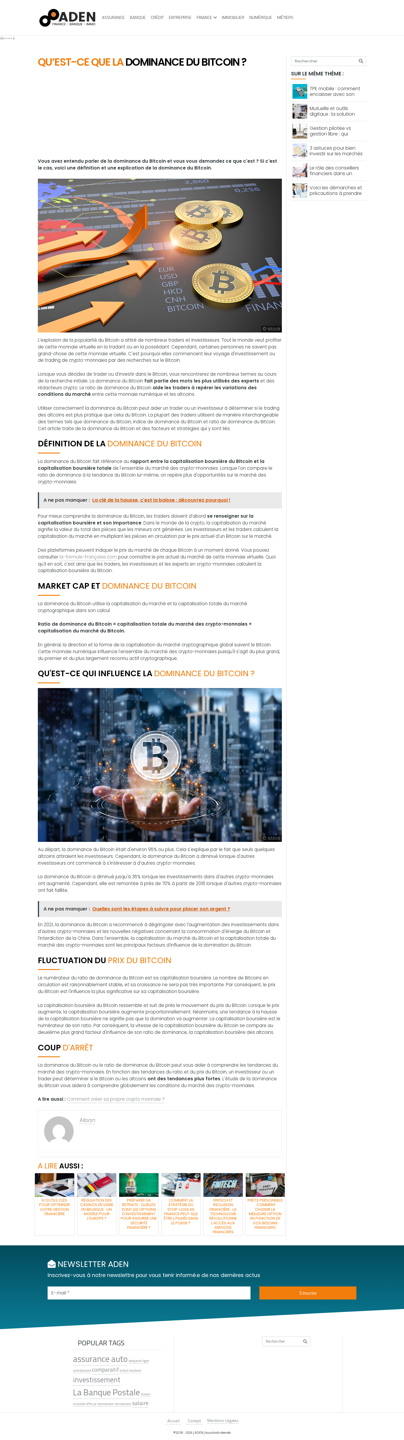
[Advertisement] (160, 113)
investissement (96, 1379)
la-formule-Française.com (88, 557)
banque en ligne (139, 1360)
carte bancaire (82, 1370)
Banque (138, 17)
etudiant (135, 1370)
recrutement (123, 1404)
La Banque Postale (106, 1392)
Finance (204, 17)
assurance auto (100, 1358)
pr (94, 1404)
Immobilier (233, 17)
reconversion (105, 1404)
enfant (124, 1370)
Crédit (157, 17)
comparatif (105, 1369)
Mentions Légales (223, 1420)
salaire (140, 1403)
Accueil (173, 1421)
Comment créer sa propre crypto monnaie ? (116, 1099)
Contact (194, 1421)
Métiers (285, 17)
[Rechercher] (361, 61)
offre (89, 1404)
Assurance (113, 17)
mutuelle (79, 1404)
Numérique (260, 17)
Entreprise (180, 17)
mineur (146, 1394)
